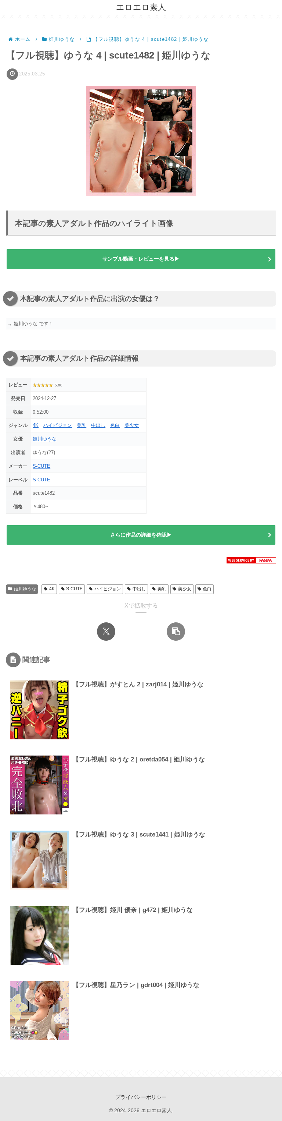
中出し (98, 425)
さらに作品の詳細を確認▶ (141, 535)
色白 (115, 425)
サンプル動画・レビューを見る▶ (141, 259)
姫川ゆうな (45, 439)
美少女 (131, 425)
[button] (176, 631)
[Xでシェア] (106, 631)
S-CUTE (41, 466)
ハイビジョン (57, 425)
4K (36, 425)
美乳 (81, 425)
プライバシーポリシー (141, 1097)
